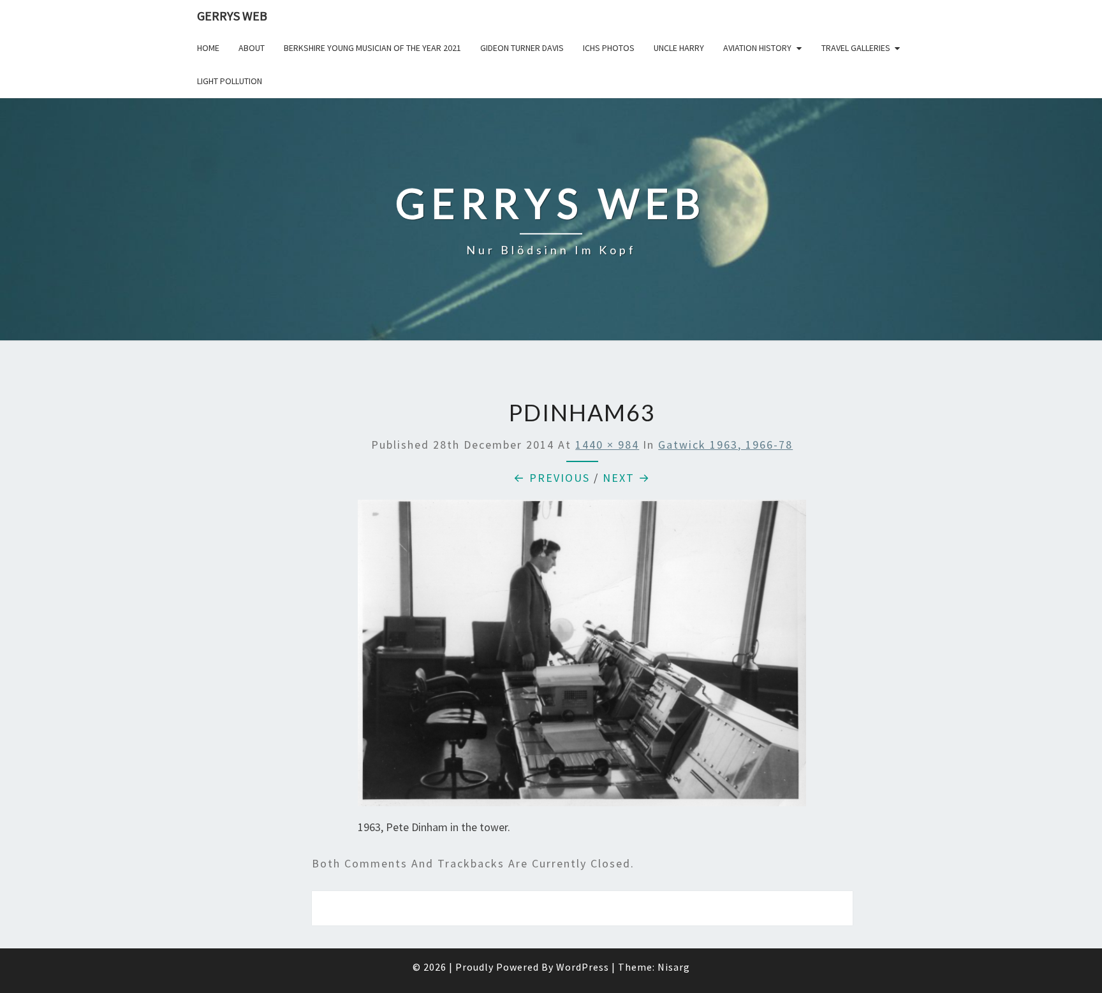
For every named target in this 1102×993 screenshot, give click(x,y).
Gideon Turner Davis (522, 48)
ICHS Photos (609, 48)
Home (208, 48)
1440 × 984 (607, 444)
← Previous (551, 477)
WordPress (582, 966)
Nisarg (674, 966)
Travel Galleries (855, 48)
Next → (626, 477)
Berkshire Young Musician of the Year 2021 (372, 48)
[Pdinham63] (582, 657)
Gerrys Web (232, 16)
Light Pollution (229, 81)
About (252, 48)
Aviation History (757, 48)
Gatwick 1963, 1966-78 (725, 444)
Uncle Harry (679, 48)
